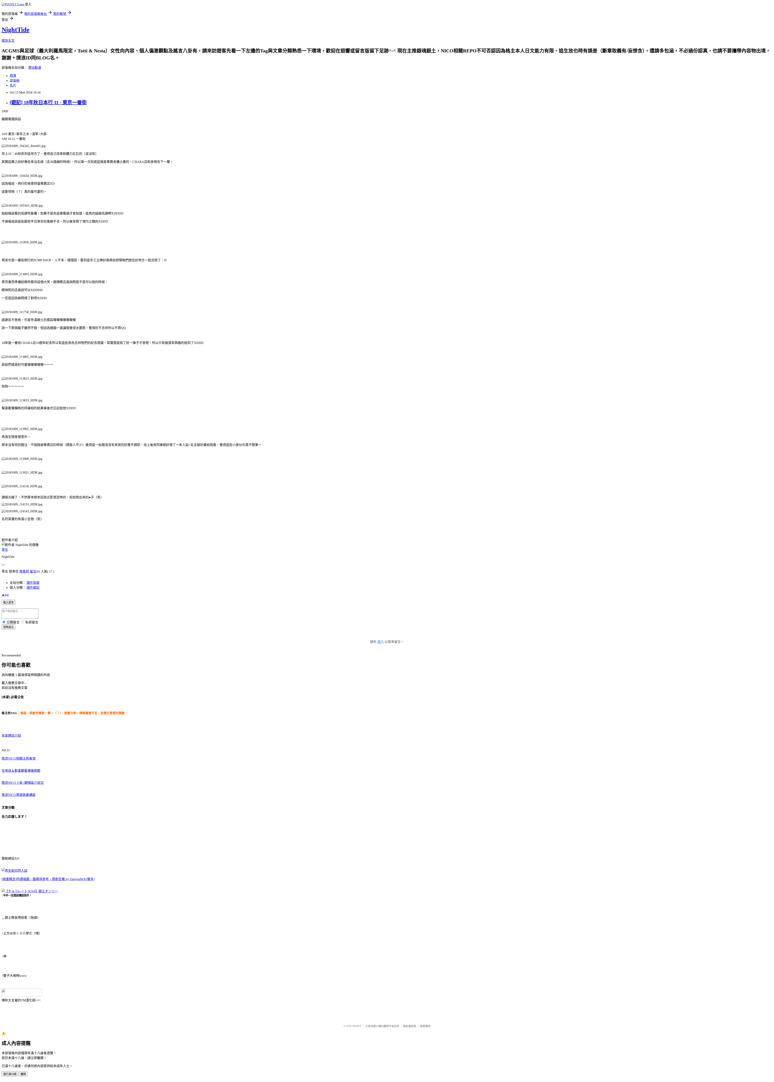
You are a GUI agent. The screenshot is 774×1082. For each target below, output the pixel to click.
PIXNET (356, 1026)
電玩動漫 (34, 67)
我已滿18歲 (10, 1074)
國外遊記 (33, 587)
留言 (33, 571)
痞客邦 (24, 571)
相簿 (13, 75)
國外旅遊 (33, 582)
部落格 (14, 80)
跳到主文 (8, 40)
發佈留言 (8, 627)
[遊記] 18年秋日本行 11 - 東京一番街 (48, 102)
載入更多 (8, 602)
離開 (23, 1074)
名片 (13, 85)
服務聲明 (425, 1026)
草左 (5, 549)
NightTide (15, 29)
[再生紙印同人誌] (14, 870)
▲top (5, 594)
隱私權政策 (409, 1026)
